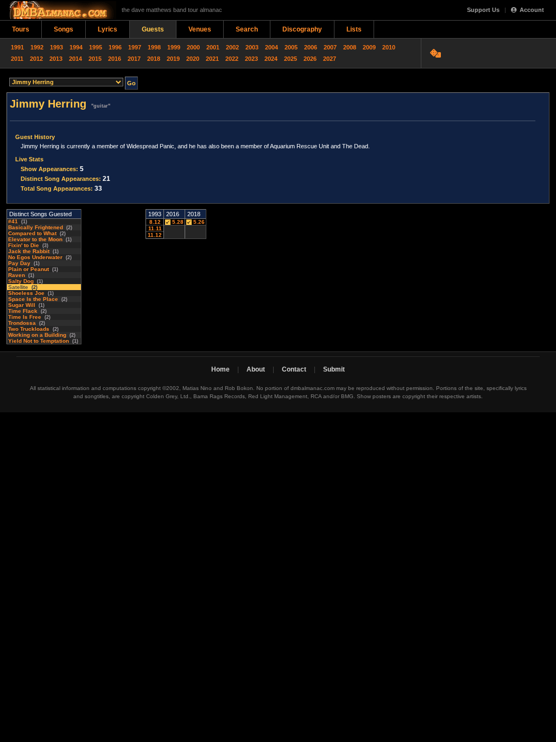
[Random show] (437, 53)
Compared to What (32, 233)
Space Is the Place (33, 299)
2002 (232, 47)
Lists (354, 29)
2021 (212, 58)
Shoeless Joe (26, 293)
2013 (55, 58)
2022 (231, 58)
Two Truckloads (28, 329)
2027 (329, 58)
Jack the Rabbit (28, 251)
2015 (95, 58)
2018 (153, 58)
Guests (153, 29)
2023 (251, 58)
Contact (294, 369)
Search (247, 29)
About (256, 369)
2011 (17, 58)
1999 (173, 47)
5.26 (198, 222)
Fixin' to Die (23, 245)
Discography (302, 29)
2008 (349, 47)
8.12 (155, 222)
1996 (115, 47)
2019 (173, 58)
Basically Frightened (35, 227)
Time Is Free (24, 317)
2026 (310, 58)
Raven (16, 275)
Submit (334, 369)
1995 (95, 47)
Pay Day (19, 263)
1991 (17, 47)
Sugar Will (21, 305)
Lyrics (107, 29)
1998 (154, 47)
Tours (20, 29)
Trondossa (22, 323)
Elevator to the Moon (35, 239)
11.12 (155, 235)
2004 (271, 47)
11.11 (155, 228)
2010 (388, 47)
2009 (369, 47)
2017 (134, 58)
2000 (193, 47)
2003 (251, 47)
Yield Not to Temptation (38, 341)
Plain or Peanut (28, 269)
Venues (199, 29)
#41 (13, 221)
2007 (330, 47)
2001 (212, 47)
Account (532, 10)
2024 (270, 58)
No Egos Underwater (35, 257)
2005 (291, 47)
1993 (56, 47)
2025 (290, 58)
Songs (63, 29)
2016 (114, 58)
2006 (310, 47)
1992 (36, 47)
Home (220, 369)
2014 (75, 58)
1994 (76, 47)
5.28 (177, 222)
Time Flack (22, 311)
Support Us (483, 10)
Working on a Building (37, 335)
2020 (192, 58)
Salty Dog (21, 281)
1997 (134, 47)
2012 (36, 58)
